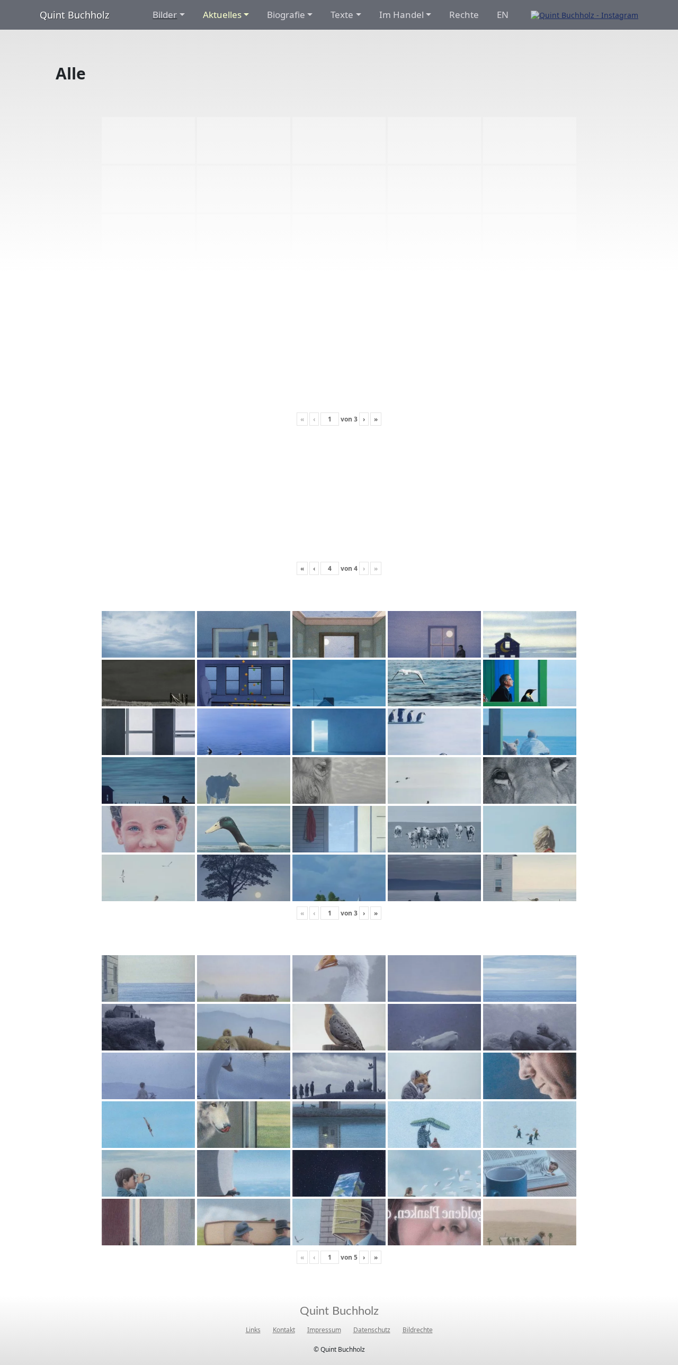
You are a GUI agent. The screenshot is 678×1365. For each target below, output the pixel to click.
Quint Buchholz (74, 14)
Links (253, 1330)
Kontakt (284, 1330)
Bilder (165, 14)
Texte (342, 14)
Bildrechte (418, 1330)
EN (502, 14)
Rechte (464, 14)
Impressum (324, 1330)
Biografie (286, 14)
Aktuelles (222, 14)
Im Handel (401, 14)
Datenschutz (371, 1330)
